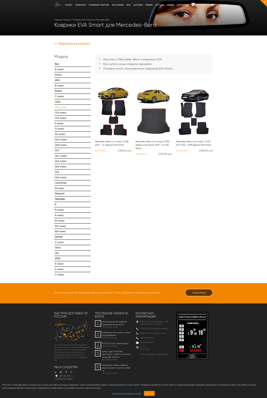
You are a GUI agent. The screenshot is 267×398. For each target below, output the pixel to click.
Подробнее (199, 292)
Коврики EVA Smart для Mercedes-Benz (92, 20)
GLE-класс (61, 161)
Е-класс (59, 269)
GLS (57, 172)
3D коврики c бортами (99, 5)
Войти (205, 5)
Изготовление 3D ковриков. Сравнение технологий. (114, 323)
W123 (57, 258)
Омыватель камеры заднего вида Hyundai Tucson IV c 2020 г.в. (116, 368)
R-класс (59, 209)
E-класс (59, 123)
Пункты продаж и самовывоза (154, 354)
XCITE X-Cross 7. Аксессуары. (115, 343)
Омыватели (80, 5)
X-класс (59, 263)
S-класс (59, 215)
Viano (58, 247)
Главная (58, 20)
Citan (57, 101)
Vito (57, 253)
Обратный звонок (147, 338)
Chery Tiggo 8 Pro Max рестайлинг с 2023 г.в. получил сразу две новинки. (116, 354)
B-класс (59, 85)
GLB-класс (61, 145)
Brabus (58, 91)
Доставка (138, 5)
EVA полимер (118, 5)
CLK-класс (60, 112)
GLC (57, 150)
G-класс (59, 128)
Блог (128, 5)
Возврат (149, 5)
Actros (58, 74)
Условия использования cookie (126, 393)
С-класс (59, 274)
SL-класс (60, 220)
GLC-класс (61, 155)
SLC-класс (60, 226)
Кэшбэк (170, 5)
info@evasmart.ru (147, 342)
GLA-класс (61, 139)
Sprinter (59, 236)
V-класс (59, 242)
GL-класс (60, 134)
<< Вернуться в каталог (72, 43)
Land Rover (60, 182)
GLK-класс (60, 166)
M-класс (59, 188)
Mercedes (60, 199)
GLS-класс (61, 177)
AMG (57, 80)
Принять (149, 393)
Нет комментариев (109, 327)
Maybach (60, 193)
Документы (182, 5)
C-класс (59, 96)
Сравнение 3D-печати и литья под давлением (116, 333)
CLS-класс (60, 118)
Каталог (68, 5)
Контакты (160, 5)
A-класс (59, 69)
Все (57, 64)
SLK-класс (60, 231)
